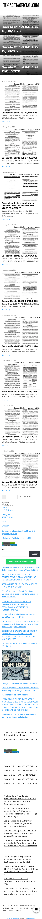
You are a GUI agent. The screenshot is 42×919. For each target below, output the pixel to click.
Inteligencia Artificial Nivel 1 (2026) (17, 538)
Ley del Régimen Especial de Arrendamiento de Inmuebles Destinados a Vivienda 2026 (17, 859)
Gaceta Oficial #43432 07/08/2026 (20, 784)
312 (20, 497)
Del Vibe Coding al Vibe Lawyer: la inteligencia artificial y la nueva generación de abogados (20, 833)
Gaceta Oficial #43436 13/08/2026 (20, 766)
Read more (6, 121)
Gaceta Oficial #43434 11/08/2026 (20, 775)
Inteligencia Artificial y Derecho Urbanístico (20, 683)
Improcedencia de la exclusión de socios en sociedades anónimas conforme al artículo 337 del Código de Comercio (20, 624)
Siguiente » (27, 497)
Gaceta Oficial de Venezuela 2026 (27, 84)
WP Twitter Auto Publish (13, 918)
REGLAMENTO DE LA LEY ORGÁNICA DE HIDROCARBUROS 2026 (19, 881)
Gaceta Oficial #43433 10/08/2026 (20, 779)
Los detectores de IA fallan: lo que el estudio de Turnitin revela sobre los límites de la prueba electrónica (20, 843)
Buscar (4, 550)
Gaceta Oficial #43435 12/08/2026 (20, 771)
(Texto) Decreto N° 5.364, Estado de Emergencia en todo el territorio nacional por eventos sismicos (21, 594)
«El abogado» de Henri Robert (15, 695)
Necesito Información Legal (21, 561)
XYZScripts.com (31, 918)
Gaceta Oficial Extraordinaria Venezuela (25, 174)
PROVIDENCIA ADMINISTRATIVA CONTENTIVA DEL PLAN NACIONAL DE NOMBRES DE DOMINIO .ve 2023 (19, 577)
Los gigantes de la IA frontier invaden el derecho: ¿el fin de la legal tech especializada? (19, 823)
